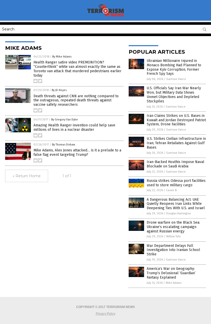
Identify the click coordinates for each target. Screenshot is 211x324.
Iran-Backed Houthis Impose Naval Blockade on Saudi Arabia (175, 164)
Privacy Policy (105, 313)
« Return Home (27, 176)
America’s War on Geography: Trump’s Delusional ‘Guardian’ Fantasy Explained (171, 273)
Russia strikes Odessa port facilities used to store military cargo (176, 183)
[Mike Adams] (105, 17)
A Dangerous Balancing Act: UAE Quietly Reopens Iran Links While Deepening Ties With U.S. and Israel (176, 203)
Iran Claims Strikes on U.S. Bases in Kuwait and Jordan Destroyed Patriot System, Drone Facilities (176, 120)
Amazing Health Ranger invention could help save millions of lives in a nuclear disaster (74, 127)
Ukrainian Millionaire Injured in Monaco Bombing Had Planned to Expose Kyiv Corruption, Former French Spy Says (174, 67)
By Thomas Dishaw (63, 144)
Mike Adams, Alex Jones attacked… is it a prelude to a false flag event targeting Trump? (77, 152)
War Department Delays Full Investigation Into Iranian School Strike (173, 250)
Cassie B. (171, 190)
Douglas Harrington (178, 213)
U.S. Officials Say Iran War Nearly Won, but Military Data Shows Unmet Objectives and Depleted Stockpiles (174, 94)
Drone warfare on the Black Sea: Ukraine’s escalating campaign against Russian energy (173, 226)
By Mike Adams (62, 56)
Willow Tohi (173, 236)
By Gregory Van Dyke (64, 119)
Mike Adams (173, 283)
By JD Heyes (59, 90)
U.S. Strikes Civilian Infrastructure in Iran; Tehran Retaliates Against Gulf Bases (176, 143)
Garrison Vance (176, 79)
